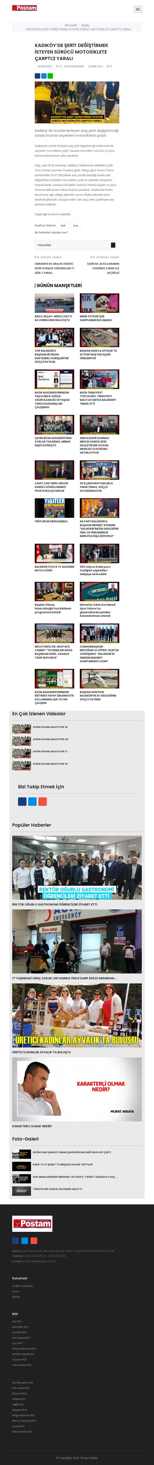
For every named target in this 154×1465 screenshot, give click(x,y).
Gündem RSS (19, 1332)
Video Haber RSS (22, 1365)
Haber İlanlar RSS (22, 1431)
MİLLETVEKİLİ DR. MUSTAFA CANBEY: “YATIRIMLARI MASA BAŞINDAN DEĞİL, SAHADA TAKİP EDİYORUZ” (53, 652)
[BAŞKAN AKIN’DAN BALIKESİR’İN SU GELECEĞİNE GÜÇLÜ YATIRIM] (99, 678)
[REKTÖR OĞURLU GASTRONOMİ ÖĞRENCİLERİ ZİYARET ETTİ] (77, 867)
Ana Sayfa (71, 25)
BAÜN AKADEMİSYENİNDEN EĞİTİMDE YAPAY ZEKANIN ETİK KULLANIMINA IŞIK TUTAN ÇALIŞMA (54, 697)
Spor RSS (17, 1343)
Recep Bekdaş (89, 1458)
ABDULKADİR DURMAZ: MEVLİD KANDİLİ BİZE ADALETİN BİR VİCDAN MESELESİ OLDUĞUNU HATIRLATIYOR (95, 445)
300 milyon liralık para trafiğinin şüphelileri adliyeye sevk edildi (95, 570)
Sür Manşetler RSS (22, 1382)
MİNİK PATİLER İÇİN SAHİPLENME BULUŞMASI (96, 318)
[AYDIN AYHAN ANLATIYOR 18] (21, 729)
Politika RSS (19, 1399)
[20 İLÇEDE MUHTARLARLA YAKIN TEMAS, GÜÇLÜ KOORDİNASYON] (99, 470)
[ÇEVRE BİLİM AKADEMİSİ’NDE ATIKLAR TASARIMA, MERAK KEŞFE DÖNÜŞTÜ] (54, 424)
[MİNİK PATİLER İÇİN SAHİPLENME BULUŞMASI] (99, 303)
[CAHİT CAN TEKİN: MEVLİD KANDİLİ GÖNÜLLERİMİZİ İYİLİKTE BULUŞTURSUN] (54, 470)
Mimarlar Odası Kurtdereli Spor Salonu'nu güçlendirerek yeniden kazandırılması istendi (98, 610)
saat (63, 225)
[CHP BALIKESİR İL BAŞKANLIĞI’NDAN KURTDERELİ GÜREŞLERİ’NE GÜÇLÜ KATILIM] (54, 337)
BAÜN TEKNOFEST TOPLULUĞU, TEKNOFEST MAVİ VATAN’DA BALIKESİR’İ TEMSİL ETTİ (98, 398)
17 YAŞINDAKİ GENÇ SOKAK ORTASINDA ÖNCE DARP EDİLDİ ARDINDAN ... (64, 978)
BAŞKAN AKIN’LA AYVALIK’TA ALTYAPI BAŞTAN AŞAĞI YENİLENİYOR (98, 354)
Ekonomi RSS (19, 1393)
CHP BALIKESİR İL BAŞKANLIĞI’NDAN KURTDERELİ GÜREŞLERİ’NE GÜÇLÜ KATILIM (52, 356)
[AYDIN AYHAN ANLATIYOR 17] (21, 753)
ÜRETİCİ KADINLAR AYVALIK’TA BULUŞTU (41, 1052)
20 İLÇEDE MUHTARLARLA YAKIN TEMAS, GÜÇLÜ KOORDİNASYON (96, 486)
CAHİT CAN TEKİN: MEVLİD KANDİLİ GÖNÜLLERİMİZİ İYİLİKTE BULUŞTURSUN (51, 486)
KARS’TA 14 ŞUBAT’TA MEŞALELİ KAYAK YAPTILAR (63, 1164)
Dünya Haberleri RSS (24, 1348)
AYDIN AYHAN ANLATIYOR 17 (50, 751)
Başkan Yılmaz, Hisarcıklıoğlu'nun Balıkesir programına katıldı (53, 608)
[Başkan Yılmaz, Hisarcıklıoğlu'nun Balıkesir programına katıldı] (54, 591)
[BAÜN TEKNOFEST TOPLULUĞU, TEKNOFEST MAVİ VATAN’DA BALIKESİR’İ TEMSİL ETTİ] (99, 379)
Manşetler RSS (20, 1327)
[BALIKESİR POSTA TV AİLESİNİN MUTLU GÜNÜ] (54, 553)
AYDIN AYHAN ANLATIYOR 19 (50, 764)
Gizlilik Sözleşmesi (22, 1286)
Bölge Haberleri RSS (23, 1415)
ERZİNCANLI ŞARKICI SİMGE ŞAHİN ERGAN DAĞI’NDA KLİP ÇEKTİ (72, 1152)
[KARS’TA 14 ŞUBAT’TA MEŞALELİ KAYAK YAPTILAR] (21, 1166)
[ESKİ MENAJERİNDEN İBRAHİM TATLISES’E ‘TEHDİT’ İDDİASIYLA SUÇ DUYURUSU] (21, 1178)
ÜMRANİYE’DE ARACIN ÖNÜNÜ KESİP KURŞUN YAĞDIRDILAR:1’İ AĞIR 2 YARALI (54, 265)
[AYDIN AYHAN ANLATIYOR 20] (21, 741)
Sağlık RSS (18, 1404)
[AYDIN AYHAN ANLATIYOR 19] (21, 765)
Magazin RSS (19, 1409)
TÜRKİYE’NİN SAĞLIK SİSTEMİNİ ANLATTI (57, 1189)
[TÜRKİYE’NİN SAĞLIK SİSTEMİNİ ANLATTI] (21, 1191)
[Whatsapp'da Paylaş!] (50, 76)
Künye (16, 1291)
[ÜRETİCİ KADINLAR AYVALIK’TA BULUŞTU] (77, 1015)
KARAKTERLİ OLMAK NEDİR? (32, 1126)
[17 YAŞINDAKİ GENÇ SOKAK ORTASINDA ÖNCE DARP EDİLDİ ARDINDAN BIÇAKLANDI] (77, 941)
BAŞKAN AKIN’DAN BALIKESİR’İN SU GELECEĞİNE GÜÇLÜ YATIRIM (98, 695)
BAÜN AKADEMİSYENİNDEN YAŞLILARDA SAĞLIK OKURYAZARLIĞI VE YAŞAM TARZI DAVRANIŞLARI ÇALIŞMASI (52, 400)
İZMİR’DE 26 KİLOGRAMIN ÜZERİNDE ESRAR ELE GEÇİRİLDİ (103, 265)
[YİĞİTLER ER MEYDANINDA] (54, 508)
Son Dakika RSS (21, 1337)
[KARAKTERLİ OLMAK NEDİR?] (77, 1089)
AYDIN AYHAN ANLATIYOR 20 (50, 739)
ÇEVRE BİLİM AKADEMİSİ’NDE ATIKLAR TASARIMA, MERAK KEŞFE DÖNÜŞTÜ (53, 441)
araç (75, 225)
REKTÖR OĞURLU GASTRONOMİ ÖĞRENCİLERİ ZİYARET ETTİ (54, 904)
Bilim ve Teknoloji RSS (24, 1420)
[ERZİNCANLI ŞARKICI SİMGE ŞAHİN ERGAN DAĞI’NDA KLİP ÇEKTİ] (21, 1154)
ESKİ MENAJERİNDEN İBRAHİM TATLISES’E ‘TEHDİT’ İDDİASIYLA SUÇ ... (75, 1177)
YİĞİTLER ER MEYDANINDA (51, 521)
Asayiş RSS (18, 1426)
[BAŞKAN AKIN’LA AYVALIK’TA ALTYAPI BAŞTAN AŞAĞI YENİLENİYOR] (99, 337)
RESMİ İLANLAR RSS (23, 1354)
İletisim (16, 1296)
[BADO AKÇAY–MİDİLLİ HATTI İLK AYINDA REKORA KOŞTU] (54, 303)
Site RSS (17, 1321)
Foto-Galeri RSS (21, 1388)
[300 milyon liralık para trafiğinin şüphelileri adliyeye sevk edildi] (99, 553)
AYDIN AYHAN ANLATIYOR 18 (50, 727)
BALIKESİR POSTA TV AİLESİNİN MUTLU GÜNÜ (54, 568)
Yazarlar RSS (19, 1359)
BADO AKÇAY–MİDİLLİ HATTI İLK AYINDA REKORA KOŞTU (53, 318)
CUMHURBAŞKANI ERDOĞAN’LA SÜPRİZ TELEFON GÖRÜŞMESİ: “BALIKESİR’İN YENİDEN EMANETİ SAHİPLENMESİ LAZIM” (99, 654)
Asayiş (85, 25)
